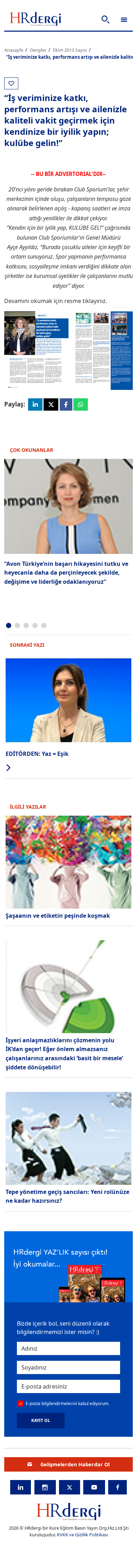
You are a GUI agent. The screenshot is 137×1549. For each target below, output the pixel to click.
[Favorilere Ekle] (11, 83)
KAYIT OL (40, 1420)
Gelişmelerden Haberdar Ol (75, 1464)
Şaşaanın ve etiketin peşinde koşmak (58, 915)
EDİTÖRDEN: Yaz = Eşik (37, 754)
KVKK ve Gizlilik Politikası (82, 1534)
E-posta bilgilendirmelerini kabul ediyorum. (67, 1403)
